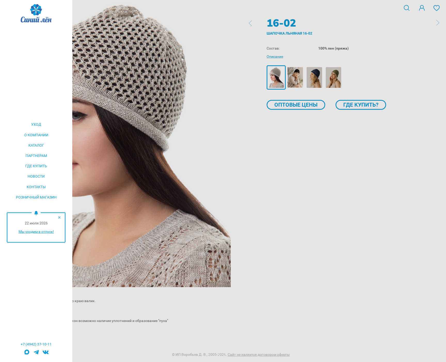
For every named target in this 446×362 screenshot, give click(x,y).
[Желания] (437, 7)
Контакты (36, 187)
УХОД (36, 124)
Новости (36, 176)
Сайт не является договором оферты (259, 354)
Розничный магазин (36, 197)
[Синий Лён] (36, 13)
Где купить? (360, 105)
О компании (36, 135)
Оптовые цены (295, 105)
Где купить (36, 166)
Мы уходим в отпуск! (36, 232)
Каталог (36, 145)
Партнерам (36, 156)
